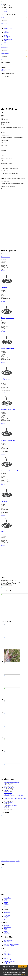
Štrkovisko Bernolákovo (8, 440)
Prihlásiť (6, 11)
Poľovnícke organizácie (9, 913)
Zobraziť (3, 270)
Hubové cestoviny (8, 802)
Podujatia (6, 902)
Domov (2, 76)
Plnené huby (6, 807)
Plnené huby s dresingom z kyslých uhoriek (14, 795)
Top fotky (6, 956)
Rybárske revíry (7, 915)
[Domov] (1, 1)
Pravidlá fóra (7, 962)
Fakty (5, 42)
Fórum (5, 931)
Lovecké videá (7, 37)
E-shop (5, 942)
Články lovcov (7, 36)
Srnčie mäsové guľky (9, 787)
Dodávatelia (6, 32)
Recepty (5, 29)
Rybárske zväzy (7, 912)
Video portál (6, 941)
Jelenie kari (6, 790)
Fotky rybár (6, 953)
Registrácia (6, 9)
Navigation (4, 23)
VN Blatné (4, 501)
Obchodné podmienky (9, 959)
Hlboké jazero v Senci (7, 318)
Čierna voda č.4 (5, 287)
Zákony (5, 35)
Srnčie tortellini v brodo (9, 784)
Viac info (23, 974)
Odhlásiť (3, 70)
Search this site (4, 5)
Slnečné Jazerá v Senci (7, 348)
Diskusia (6, 932)
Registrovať (3, 69)
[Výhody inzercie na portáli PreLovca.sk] (1, 587)
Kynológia (6, 904)
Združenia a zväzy (8, 28)
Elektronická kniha (8, 39)
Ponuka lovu (7, 933)
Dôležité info (7, 917)
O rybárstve (6, 899)
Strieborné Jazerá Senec (8, 409)
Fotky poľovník (7, 954)
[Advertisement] (14, 92)
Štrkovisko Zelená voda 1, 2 (9, 471)
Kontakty (6, 958)
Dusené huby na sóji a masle (10, 805)
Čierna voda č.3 (5, 257)
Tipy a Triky (6, 900)
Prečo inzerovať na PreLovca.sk (11, 944)
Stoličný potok (5, 379)
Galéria (5, 31)
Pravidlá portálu (7, 963)
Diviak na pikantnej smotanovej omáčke (10, 861)
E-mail (3, 577)
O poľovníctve (7, 898)
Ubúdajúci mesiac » (5, 17)
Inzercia (5, 40)
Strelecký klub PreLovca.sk (10, 945)
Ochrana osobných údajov (10, 961)
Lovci (5, 33)
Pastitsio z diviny (8, 793)
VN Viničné (4, 532)
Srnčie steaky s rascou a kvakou (11, 782)
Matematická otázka (6, 580)
